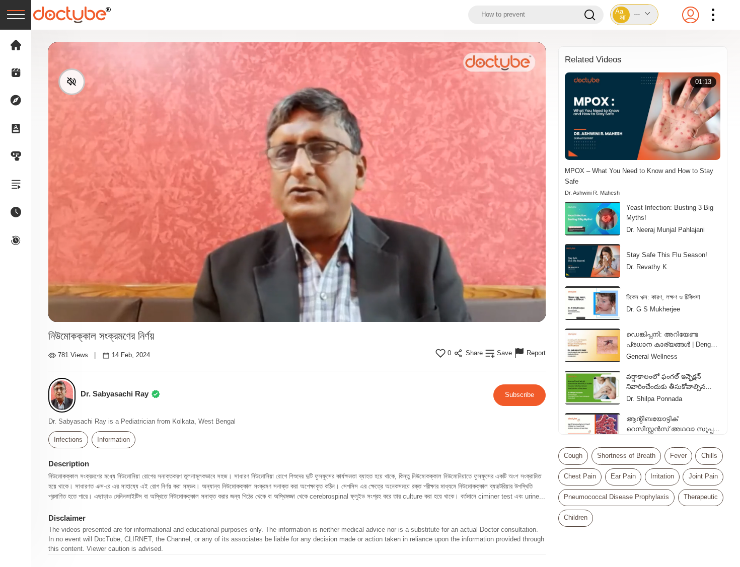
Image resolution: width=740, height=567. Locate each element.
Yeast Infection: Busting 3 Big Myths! (669, 212)
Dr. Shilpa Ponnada (654, 398)
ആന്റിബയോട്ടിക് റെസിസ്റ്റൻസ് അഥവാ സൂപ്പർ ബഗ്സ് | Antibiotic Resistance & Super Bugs (672, 424)
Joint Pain (703, 476)
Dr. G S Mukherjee (653, 309)
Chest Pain (580, 476)
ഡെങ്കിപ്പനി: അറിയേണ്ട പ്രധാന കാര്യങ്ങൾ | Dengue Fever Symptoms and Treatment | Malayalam (672, 340)
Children (575, 517)
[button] (634, 14)
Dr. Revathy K (646, 267)
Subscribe (519, 394)
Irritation (662, 476)
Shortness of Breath (626, 455)
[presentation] (15, 15)
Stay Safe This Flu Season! (666, 255)
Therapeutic (701, 497)
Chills (709, 455)
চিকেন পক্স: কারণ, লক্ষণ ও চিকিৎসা (663, 297)
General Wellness (652, 356)
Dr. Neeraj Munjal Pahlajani (665, 229)
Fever (678, 455)
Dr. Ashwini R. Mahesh (592, 193)
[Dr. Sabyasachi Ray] (64, 395)
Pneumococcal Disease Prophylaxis (616, 497)
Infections (68, 439)
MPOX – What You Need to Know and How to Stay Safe (639, 176)
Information (113, 439)
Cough (573, 455)
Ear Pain (623, 476)
